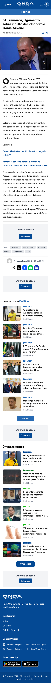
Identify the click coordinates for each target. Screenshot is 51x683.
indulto (6, 252)
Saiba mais (25, 236)
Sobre (5, 621)
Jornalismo (22, 261)
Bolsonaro (15, 247)
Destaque (41, 247)
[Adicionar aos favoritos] (43, 33)
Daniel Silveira (28, 247)
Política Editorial (11, 630)
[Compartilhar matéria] (47, 33)
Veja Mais (25, 564)
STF (28, 252)
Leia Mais (25, 418)
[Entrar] (46, 4)
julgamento (18, 252)
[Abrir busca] (41, 4)
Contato (7, 625)
